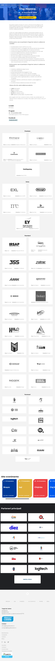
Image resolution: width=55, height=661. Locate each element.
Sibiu (48, 601)
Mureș (41, 601)
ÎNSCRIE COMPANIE (8, 495)
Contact (4, 647)
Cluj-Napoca (31, 601)
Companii (4, 635)
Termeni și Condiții (7, 651)
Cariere (4, 636)
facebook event (13, 120)
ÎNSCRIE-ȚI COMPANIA (27, 17)
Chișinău (22, 601)
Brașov (8, 601)
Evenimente (7, 4)
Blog (3, 638)
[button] (53, 488)
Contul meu (5, 649)
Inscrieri (4, 645)
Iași (15, 601)
